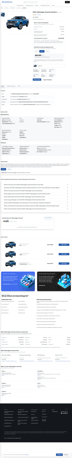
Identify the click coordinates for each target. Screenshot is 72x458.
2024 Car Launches (34, 420)
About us (43, 411)
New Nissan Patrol (21, 312)
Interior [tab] (9, 169)
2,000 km (42, 51)
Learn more (27, 454)
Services (36, 5)
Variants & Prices (11, 86)
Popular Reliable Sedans (34, 418)
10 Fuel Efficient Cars (8, 423)
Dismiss (66, 454)
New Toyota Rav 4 (21, 301)
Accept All (59, 454)
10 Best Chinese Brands (8, 417)
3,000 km (47, 51)
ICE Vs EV (33, 414)
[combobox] (49, 66)
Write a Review (48, 217)
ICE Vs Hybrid (33, 411)
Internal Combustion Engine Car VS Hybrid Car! (45, 312)
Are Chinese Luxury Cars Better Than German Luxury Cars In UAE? (48, 315)
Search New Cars (20, 5)
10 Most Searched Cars (8, 414)
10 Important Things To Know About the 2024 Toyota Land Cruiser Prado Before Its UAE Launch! (52, 302)
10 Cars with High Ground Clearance (8, 412)
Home (2, 7)
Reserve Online (37, 79)
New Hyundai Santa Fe (22, 304)
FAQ (19, 86)
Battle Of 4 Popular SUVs (22, 414)
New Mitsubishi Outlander (23, 307)
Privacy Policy (44, 416)
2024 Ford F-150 (58, 355)
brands (6, 7)
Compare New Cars (29, 5)
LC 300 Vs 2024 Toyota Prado (23, 417)
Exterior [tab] (3, 169)
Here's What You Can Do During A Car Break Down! (46, 318)
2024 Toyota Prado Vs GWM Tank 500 (23, 412)
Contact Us (44, 414)
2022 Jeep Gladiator (6, 355)
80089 (3, 375)
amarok (18, 7)
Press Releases (55, 411)
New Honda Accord (5, 310)
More (53, 5)
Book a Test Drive (48, 79)
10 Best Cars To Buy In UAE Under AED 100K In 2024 (45, 324)
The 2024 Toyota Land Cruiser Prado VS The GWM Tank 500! (47, 304)
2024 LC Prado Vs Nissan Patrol (22, 424)
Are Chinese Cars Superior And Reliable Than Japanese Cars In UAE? (49, 327)
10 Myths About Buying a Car (9, 420)
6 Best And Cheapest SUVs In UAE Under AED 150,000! (46, 321)
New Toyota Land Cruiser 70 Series (8, 301)
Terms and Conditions (44, 420)
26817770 (39, 375)
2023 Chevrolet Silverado (25, 355)
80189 (3, 395)
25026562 (39, 379)
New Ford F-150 (4, 307)
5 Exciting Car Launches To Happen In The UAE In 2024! (46, 307)
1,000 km (36, 51)
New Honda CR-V (21, 310)
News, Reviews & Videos (45, 5)
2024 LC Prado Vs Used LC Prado (22, 421)
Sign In (67, 2)
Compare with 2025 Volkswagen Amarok (9, 361)
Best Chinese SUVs (34, 423)
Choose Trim (36, 64)
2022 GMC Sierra (41, 355)
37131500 (38, 387)
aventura (24, 7)
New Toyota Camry (5, 304)
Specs (2, 86)
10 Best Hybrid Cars (7, 426)
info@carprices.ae (64, 411)
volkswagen (12, 7)
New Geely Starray (5, 312)
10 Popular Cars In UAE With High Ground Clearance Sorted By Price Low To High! (51, 310)
